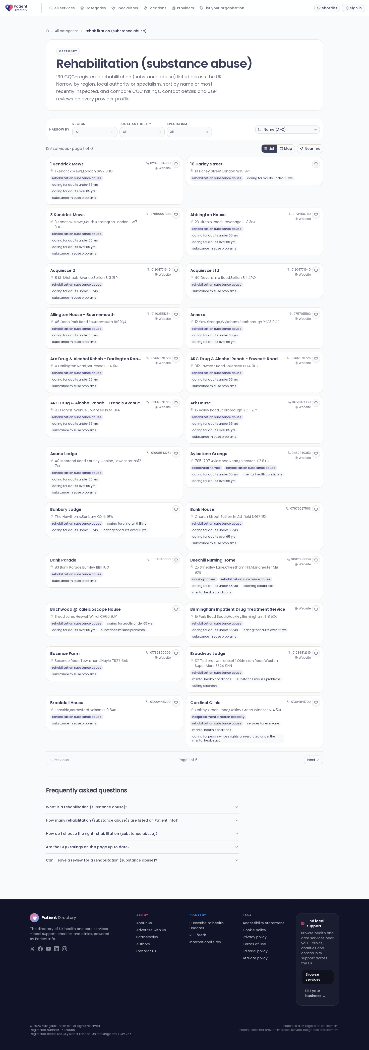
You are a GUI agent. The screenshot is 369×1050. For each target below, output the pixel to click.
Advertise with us (151, 930)
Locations (157, 8)
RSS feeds (198, 935)
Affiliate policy (255, 958)
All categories (67, 30)
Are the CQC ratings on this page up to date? (88, 846)
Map (288, 148)
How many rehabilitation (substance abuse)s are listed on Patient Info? (112, 820)
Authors (143, 944)
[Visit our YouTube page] (48, 948)
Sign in (356, 8)
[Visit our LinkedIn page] (56, 948)
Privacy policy (255, 937)
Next (311, 759)
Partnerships (147, 937)
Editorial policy (255, 951)
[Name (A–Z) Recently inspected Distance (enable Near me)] (287, 130)
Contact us (146, 951)
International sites (205, 942)
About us (144, 922)
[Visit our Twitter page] (32, 948)
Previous (61, 759)
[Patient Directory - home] (23, 8)
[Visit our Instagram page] (64, 948)
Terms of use (254, 944)
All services (64, 8)
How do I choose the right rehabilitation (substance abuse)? (102, 833)
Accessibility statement (263, 922)
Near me (312, 148)
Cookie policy (254, 930)
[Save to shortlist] (176, 164)
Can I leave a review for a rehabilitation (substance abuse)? (101, 860)
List (271, 148)
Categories (95, 8)
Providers (185, 8)
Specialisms (127, 8)
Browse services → (315, 977)
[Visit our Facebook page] (40, 948)
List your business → (315, 993)
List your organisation (224, 8)
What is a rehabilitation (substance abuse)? (86, 807)
